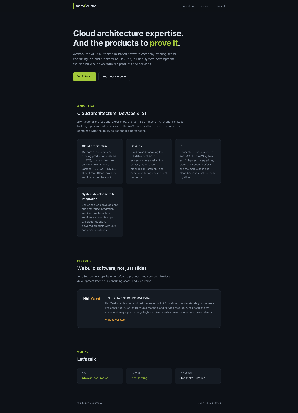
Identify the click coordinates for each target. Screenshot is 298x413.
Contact (220, 5)
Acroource (86, 6)
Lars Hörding (138, 378)
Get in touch (84, 76)
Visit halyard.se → (116, 319)
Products (205, 5)
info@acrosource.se (95, 378)
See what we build (114, 76)
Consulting (188, 5)
